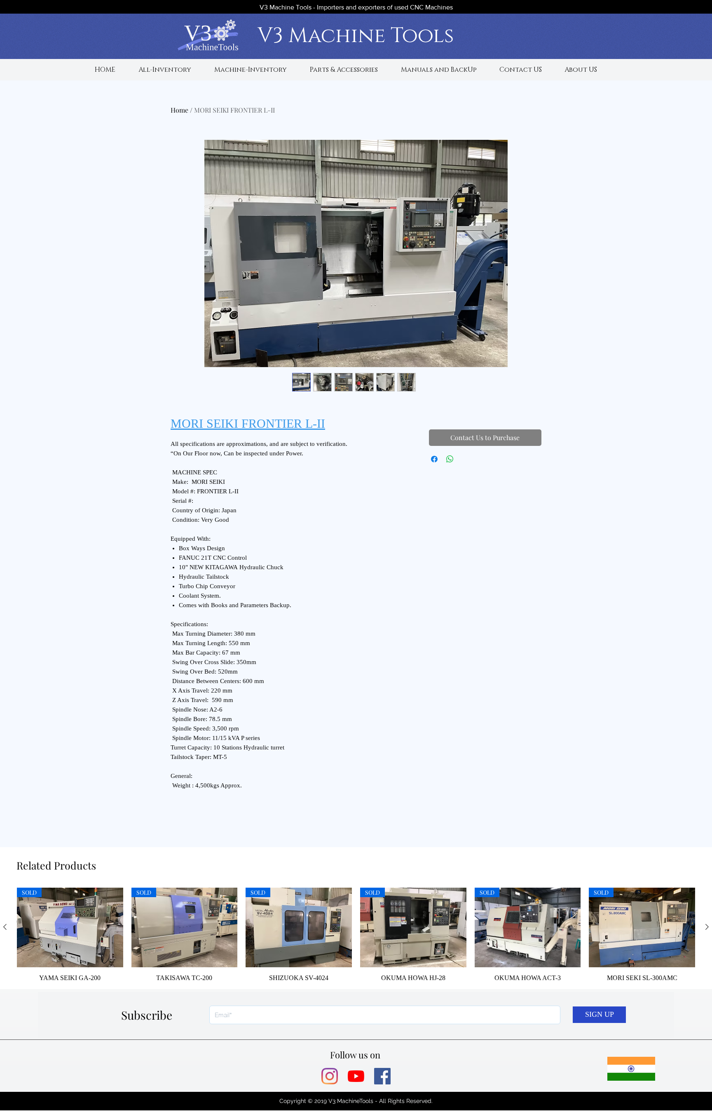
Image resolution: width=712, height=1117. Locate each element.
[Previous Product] (5, 927)
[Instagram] (329, 1076)
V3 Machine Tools (356, 36)
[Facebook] (382, 1076)
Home (179, 110)
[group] (356, 935)
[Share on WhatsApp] (450, 459)
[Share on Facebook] (434, 459)
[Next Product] (707, 927)
